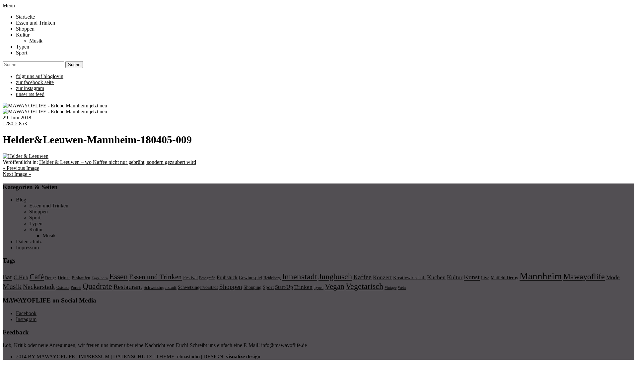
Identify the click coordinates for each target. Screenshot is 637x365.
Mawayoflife (584, 276)
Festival (190, 277)
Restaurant (127, 286)
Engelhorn (100, 278)
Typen (22, 47)
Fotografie (207, 278)
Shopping (252, 287)
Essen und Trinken (35, 23)
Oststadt (62, 288)
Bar (7, 277)
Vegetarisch (364, 286)
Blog (21, 199)
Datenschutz (29, 241)
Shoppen (25, 29)
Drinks (64, 277)
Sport (21, 53)
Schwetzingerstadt (160, 287)
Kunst (472, 277)
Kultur (23, 35)
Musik (35, 41)
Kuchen (436, 277)
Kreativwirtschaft (409, 277)
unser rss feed (30, 94)
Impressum (27, 247)
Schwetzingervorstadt (198, 287)
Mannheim (541, 276)
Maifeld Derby (504, 277)
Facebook (26, 313)
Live (485, 277)
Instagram (26, 319)
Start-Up (284, 287)
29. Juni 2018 (17, 117)
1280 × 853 (15, 123)
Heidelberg (272, 278)
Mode (613, 277)
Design (50, 278)
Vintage (390, 288)
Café (37, 277)
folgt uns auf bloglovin (39, 76)
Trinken (303, 287)
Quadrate (97, 286)
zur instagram (30, 88)
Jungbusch (335, 276)
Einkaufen (81, 277)
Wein (402, 287)
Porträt (76, 287)
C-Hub (21, 277)
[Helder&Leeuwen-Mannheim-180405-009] (25, 156)
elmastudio (188, 356)
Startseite (25, 17)
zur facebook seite (35, 82)
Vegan (334, 286)
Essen (118, 276)
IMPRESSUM (94, 356)
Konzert (382, 277)
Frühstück (227, 277)
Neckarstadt (39, 286)
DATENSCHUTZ (132, 356)
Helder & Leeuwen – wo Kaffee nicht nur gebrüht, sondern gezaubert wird (117, 162)
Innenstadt (299, 276)
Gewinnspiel (250, 277)
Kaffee (362, 277)
